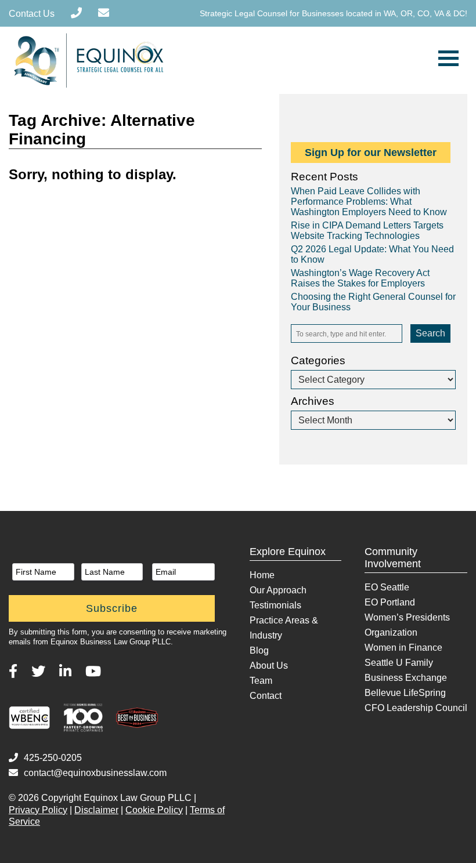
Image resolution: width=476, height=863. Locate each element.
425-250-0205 (53, 758)
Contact (266, 696)
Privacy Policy (38, 810)
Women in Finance (403, 647)
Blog (259, 650)
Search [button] (430, 333)
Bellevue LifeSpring (405, 693)
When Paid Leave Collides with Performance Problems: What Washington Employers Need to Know (369, 201)
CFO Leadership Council (416, 708)
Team (261, 681)
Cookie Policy (154, 810)
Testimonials (275, 605)
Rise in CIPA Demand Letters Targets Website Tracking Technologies (367, 230)
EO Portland (390, 602)
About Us (269, 665)
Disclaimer (96, 810)
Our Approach (278, 590)
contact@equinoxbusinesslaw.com (95, 773)
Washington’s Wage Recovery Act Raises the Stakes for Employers (360, 278)
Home (262, 575)
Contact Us (32, 14)
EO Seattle (387, 587)
